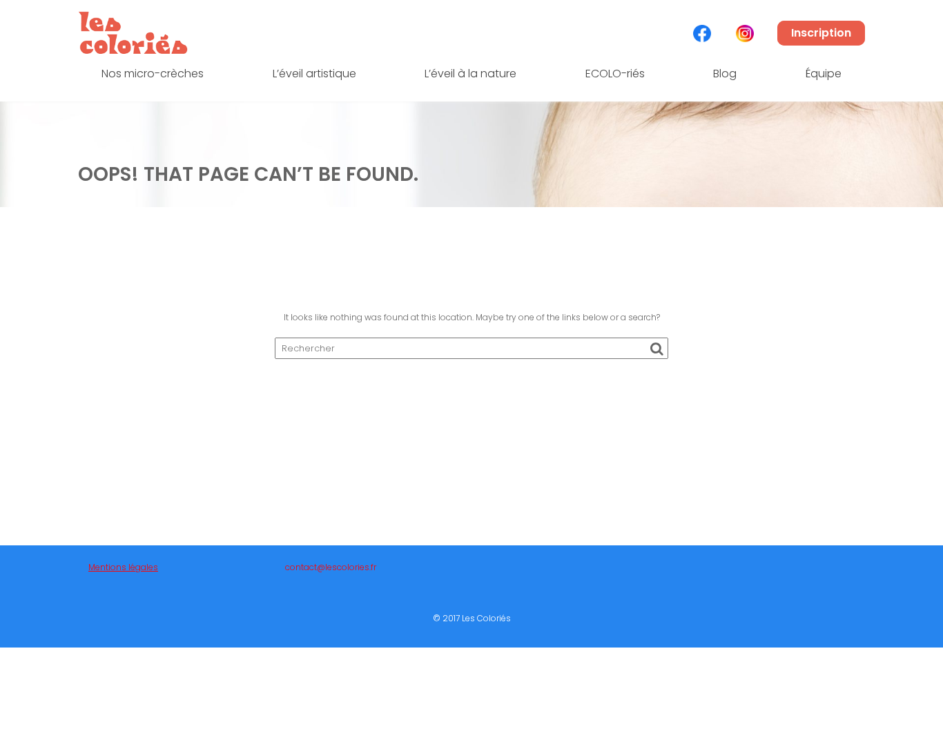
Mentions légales (123, 567)
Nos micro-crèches (152, 73)
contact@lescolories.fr (330, 567)
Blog (725, 73)
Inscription (821, 33)
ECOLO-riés (615, 73)
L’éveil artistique (314, 73)
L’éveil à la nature (470, 73)
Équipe (824, 73)
